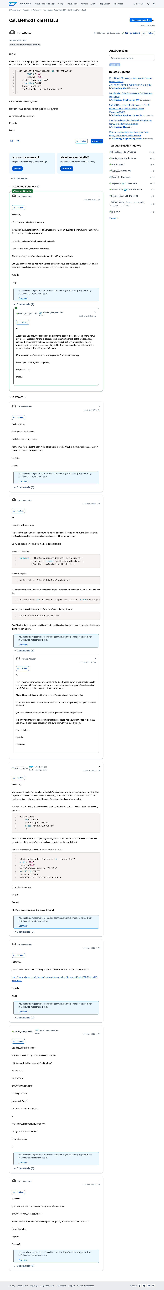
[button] (144, 33)
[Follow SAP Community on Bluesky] (144, 1286)
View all (112, 218)
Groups (61, 4)
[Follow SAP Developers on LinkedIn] (153, 1286)
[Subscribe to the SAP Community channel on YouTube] (149, 1286)
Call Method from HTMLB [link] (77, 10)
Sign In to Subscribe (141, 20)
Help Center (105, 4)
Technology (47, 10)
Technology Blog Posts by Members (127, 115)
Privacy (12, 1286)
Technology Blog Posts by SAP (125, 100)
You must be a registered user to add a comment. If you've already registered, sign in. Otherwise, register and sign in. (55, 292)
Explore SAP (139, 4)
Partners (84, 4)
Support (71, 1286)
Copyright (34, 1286)
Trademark (61, 1286)
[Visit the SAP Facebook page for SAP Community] (140, 1286)
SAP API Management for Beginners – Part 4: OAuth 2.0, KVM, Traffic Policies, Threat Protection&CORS (129, 108)
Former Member (24, 33)
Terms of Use (22, 1286)
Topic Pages (118, 4)
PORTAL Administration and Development (25, 45)
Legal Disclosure (47, 1286)
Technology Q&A (60, 10)
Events (93, 4)
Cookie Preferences (85, 1286)
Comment (97, 141)
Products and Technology (44, 4)
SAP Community (14, 10)
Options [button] (153, 20)
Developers (73, 4)
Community (25, 4)
